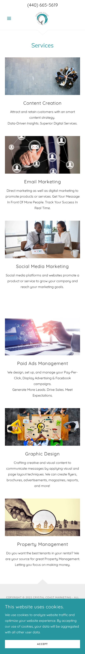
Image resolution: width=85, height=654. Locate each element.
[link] (42, 18)
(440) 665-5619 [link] (42, 5)
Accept (42, 644)
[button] (10, 18)
